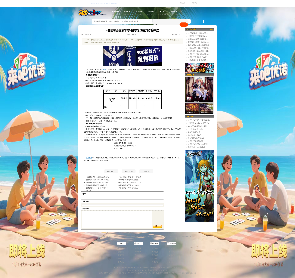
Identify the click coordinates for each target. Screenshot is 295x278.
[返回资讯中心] (128, 171)
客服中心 (172, 252)
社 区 (162, 11)
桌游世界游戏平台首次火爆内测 (198, 144)
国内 (129, 14)
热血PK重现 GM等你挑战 (196, 138)
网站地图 (155, 255)
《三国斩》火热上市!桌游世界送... (198, 123)
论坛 (159, 14)
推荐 (136, 14)
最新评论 (85, 201)
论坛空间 (138, 259)
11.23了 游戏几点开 (194, 132)
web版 (177, 14)
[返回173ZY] (111, 171)
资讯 (113, 14)
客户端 (171, 14)
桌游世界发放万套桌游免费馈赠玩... (199, 120)
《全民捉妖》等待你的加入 (128, 188)
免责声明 (172, 259)
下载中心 (150, 11)
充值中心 (194, 3)
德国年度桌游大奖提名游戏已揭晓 (198, 45)
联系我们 (155, 259)
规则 (148, 14)
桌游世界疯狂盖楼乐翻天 (195, 141)
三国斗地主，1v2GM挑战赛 (196, 147)
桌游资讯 (121, 248)
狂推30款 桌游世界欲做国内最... (198, 39)
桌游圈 (164, 14)
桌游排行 (121, 259)
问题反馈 (172, 255)
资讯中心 (115, 11)
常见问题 (172, 248)
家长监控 (172, 262)
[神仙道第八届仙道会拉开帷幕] (199, 72)
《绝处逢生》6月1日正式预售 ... (198, 60)
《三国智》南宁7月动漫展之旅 (197, 36)
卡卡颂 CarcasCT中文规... (195, 129)
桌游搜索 (121, 252)
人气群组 (138, 252)
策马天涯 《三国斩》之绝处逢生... (198, 42)
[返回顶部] (146, 171)
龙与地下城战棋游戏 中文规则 (197, 126)
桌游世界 (89, 158)
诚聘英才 (155, 252)
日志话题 (138, 255)
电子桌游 (121, 262)
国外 (125, 14)
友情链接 (155, 262)
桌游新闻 (125, 21)
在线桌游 (182, 3)
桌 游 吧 (139, 11)
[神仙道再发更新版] (199, 221)
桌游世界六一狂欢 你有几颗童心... (198, 54)
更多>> (210, 75)
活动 (140, 14)
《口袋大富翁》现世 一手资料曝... (198, 48)
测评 (117, 14)
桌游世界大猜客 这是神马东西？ (198, 57)
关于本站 (155, 248)
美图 (152, 14)
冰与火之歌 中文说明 (194, 135)
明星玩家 (138, 248)
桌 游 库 (127, 11)
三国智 (103, 69)
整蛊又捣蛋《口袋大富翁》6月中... (198, 51)
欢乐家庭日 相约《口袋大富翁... (198, 33)
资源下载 (121, 255)
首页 (110, 21)
